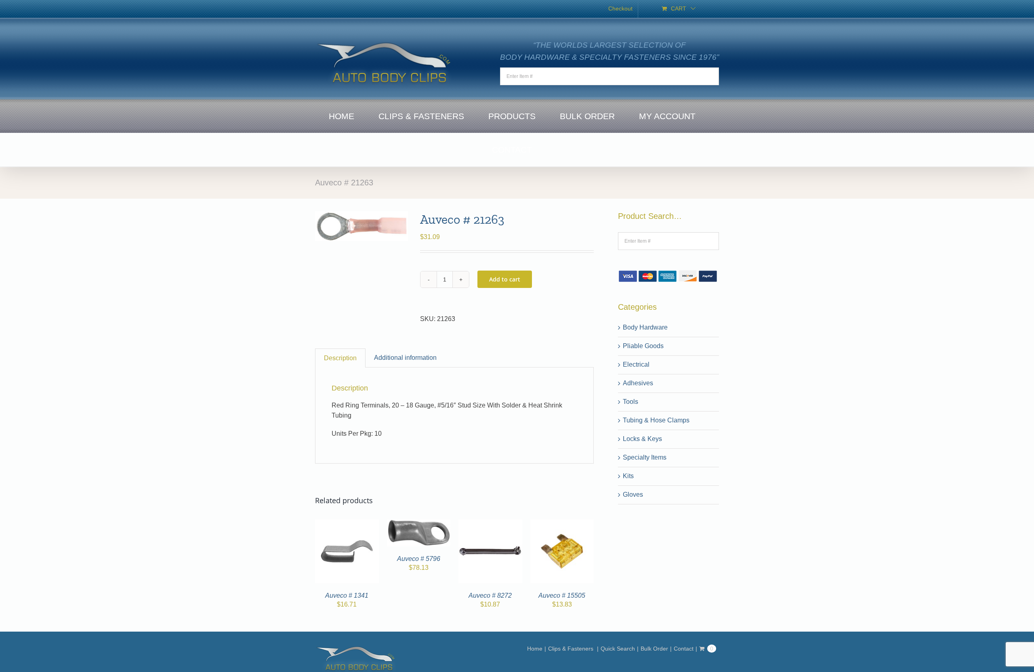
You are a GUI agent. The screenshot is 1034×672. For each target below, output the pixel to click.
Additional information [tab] (405, 357)
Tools (630, 401)
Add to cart (504, 279)
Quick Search (618, 648)
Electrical (636, 364)
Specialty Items (644, 457)
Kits (628, 475)
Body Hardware (645, 327)
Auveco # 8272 (490, 595)
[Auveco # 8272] (490, 524)
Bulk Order (654, 648)
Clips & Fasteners (571, 648)
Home (534, 648)
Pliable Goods (643, 345)
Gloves (633, 494)
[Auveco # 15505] (562, 524)
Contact (684, 648)
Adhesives (638, 383)
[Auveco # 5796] (419, 524)
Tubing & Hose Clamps (656, 420)
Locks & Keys (642, 438)
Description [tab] (340, 358)
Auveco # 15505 (561, 595)
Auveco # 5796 (418, 558)
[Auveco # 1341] (347, 524)
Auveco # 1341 (346, 595)
